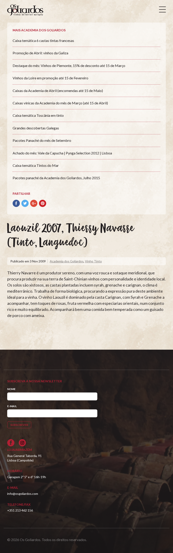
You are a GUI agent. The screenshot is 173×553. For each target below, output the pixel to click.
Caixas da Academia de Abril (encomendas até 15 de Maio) (58, 90)
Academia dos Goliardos (67, 261)
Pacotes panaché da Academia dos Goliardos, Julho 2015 (56, 178)
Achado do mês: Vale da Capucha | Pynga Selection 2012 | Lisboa (62, 153)
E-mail (12, 406)
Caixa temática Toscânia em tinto (38, 115)
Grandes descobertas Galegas (36, 128)
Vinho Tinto (93, 261)
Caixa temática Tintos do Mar (36, 165)
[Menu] (162, 9)
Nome (11, 389)
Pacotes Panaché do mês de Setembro (42, 140)
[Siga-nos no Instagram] (22, 442)
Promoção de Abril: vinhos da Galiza (40, 53)
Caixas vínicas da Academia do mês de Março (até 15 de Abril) (60, 103)
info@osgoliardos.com (22, 494)
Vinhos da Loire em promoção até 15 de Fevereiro (50, 78)
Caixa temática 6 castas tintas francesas (43, 40)
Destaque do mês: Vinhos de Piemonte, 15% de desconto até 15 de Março (69, 65)
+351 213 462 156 (20, 510)
